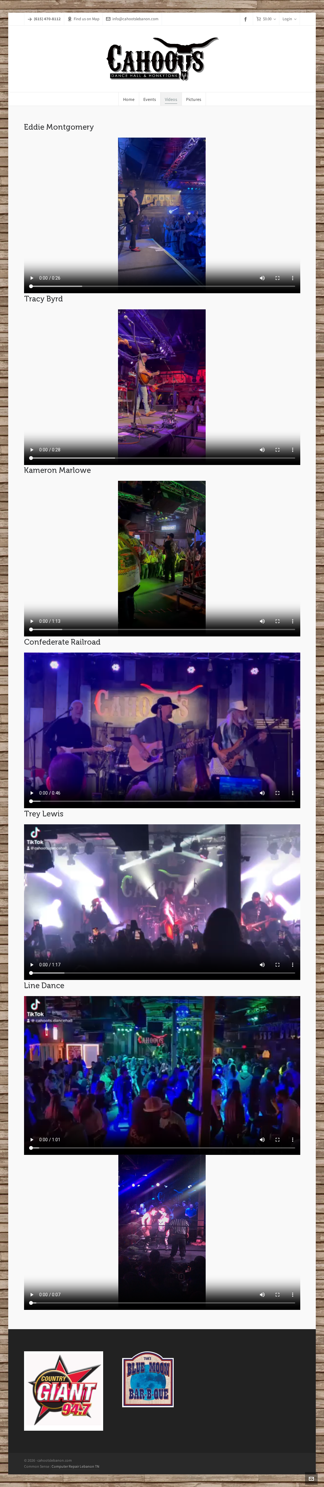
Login (287, 19)
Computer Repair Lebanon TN (75, 1466)
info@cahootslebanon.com (135, 19)
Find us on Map (86, 19)
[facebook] (246, 19)
